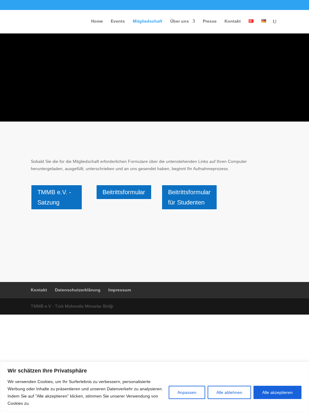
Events (118, 21)
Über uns (179, 21)
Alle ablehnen (229, 392)
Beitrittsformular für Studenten (189, 197)
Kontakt (233, 21)
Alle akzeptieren (277, 392)
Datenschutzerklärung (77, 289)
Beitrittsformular (124, 192)
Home (97, 21)
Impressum (119, 289)
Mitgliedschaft (147, 21)
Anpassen (186, 392)
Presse (210, 21)
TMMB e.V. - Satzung (54, 197)
